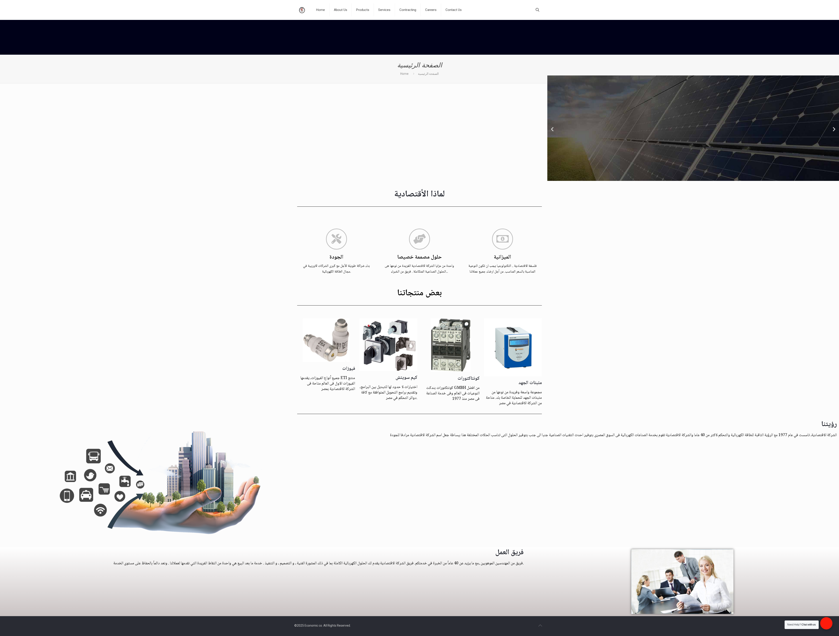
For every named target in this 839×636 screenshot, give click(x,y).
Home (404, 73)
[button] (552, 129)
